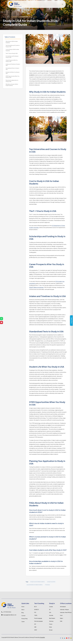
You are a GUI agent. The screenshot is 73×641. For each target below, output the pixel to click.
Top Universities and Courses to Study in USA (13, 46)
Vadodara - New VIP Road (65, 612)
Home (4, 16)
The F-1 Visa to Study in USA (11, 53)
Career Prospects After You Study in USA (12, 61)
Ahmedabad (63, 606)
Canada (51, 606)
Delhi (61, 621)
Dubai (50, 627)
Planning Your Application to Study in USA (12, 81)
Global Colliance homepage (36, 287)
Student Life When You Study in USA (12, 73)
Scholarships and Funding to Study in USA (12, 57)
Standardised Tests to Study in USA (12, 69)
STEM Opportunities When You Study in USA (12, 77)
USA (50, 612)
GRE (35, 627)
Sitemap (32, 637)
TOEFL (35, 615)
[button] (62, 4)
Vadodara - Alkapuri (64, 609)
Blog (8, 16)
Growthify (42, 637)
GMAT (35, 630)
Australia (51, 615)
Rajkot (61, 618)
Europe (50, 630)
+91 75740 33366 (7, 612)
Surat (61, 615)
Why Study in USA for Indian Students (12, 42)
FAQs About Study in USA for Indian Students (12, 85)
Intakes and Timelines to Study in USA (13, 65)
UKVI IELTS (36, 609)
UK (49, 609)
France (50, 624)
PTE (35, 612)
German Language (38, 621)
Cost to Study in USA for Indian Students (12, 50)
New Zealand (52, 618)
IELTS (35, 606)
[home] (15, 4)
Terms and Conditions (24, 637)
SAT (35, 624)
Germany (51, 621)
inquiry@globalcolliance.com (9, 614)
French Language (38, 618)
